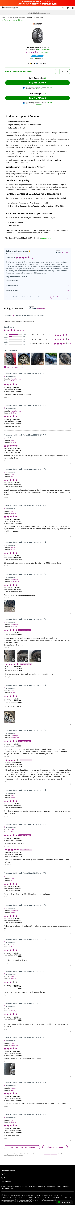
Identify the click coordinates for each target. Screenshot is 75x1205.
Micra (13, 550)
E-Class (13, 381)
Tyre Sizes (4, 1178)
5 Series (13, 832)
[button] (63, 8)
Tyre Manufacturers (7, 1174)
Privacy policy (41, 1186)
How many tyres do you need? (18, 71)
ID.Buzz (13, 912)
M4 (12, 880)
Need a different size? (43, 49)
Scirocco (14, 627)
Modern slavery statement (54, 1186)
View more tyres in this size (14, 20)
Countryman (15, 1045)
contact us (47, 1154)
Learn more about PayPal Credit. (9, 1201)
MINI (12, 440)
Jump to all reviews (59, 297)
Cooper (13, 442)
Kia (12, 1009)
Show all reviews (55, 1147)
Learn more (49, 87)
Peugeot (13, 1088)
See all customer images (15, 367)
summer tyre (46, 238)
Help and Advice (6, 1181)
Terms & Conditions (21, 1186)
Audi (12, 475)
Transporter (15, 581)
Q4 (12, 947)
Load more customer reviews (22, 1147)
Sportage (14, 1011)
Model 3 (14, 693)
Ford (12, 796)
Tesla (12, 691)
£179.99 (42, 82)
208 (12, 1090)
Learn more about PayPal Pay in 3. (25, 1201)
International (5, 1188)
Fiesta (13, 798)
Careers (13, 1188)
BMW (12, 511)
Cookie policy (32, 1186)
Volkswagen (14, 580)
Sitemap (65, 1186)
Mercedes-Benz (16, 379)
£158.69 (42, 98)
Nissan (13, 548)
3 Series (13, 513)
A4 (12, 476)
